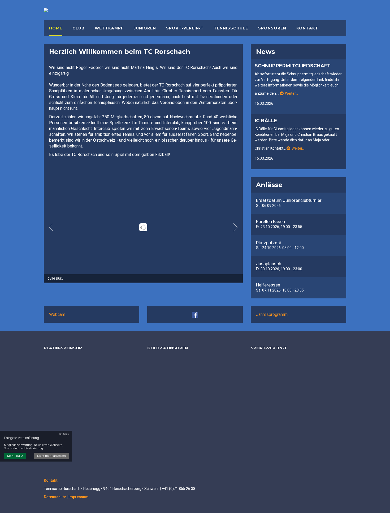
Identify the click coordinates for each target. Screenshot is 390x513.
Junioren (145, 28)
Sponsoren (272, 28)
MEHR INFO (15, 456)
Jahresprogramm (272, 314)
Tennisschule (231, 28)
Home (55, 28)
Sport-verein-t (185, 28)
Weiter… (291, 93)
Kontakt (307, 28)
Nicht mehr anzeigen (51, 456)
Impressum (78, 497)
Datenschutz (55, 497)
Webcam (57, 314)
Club (78, 28)
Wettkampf (109, 28)
